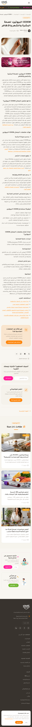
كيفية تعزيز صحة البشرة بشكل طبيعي (17, 307)
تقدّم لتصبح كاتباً (16, 400)
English (25, 623)
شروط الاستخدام (25, 703)
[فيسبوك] (25, 354)
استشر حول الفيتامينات (14, 342)
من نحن (28, 693)
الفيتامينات (16, 14)
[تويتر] (29, 354)
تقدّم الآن (12, 585)
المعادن (28, 642)
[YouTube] (20, 628)
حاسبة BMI (27, 676)
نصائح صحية (27, 666)
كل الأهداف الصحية (25, 662)
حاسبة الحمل (26, 683)
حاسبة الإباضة (26, 679)
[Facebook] (24, 628)
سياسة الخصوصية (25, 700)
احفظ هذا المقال (23, 358)
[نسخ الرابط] (16, 354)
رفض (26, 722)
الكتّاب (28, 696)
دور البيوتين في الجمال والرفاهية (19, 301)
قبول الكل (19, 722)
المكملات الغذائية (25, 645)
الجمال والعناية (26, 652)
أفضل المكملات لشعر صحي (20, 304)
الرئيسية (29, 14)
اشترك (7, 567)
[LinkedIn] (16, 628)
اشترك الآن (8, 378)
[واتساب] (20, 354)
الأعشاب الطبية (26, 649)
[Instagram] (28, 628)
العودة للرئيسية (24, 411)
